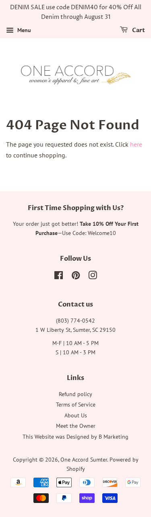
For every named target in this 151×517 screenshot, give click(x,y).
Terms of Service (75, 404)
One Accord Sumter (83, 459)
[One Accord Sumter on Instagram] (92, 276)
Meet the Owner (75, 425)
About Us (75, 415)
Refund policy (75, 394)
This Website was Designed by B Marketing (75, 436)
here (136, 144)
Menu (23, 30)
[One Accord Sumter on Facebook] (58, 276)
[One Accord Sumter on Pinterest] (75, 276)
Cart (138, 30)
